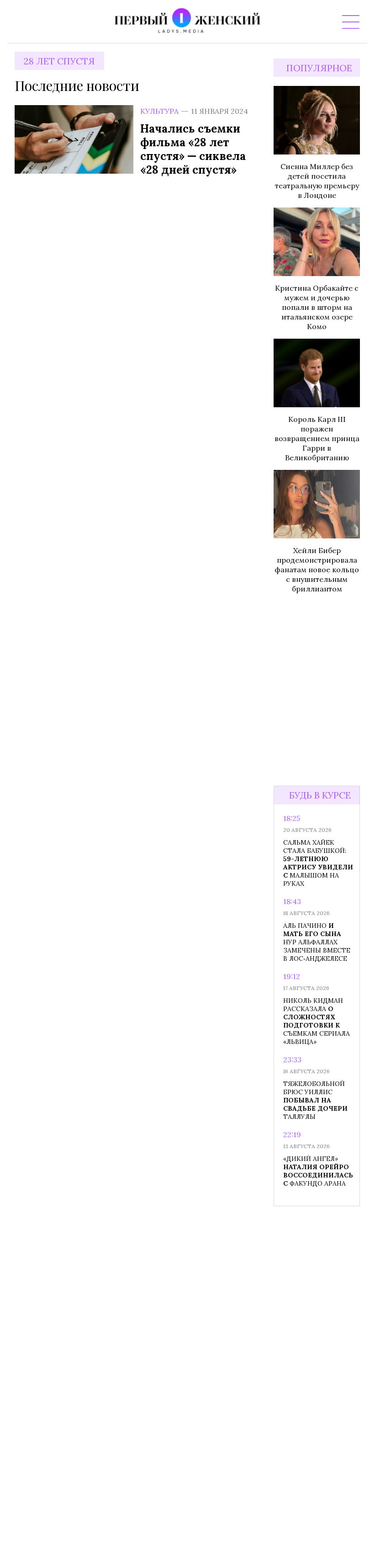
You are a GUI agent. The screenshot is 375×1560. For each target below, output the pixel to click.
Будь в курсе (320, 795)
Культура (159, 111)
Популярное (319, 68)
